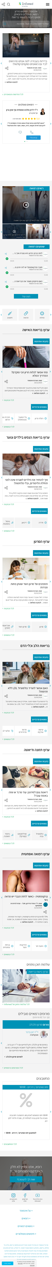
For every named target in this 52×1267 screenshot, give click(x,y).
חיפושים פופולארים (25, 1233)
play (7, 259)
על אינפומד (25, 1210)
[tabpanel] (26, 124)
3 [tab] (24, 141)
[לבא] (1, 232)
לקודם (51, 63)
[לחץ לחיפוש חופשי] (4, 24)
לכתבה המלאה (12, 82)
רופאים (25, 1218)
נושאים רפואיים (25, 1226)
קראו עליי (33, 137)
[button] (8, 4)
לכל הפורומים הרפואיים (13, 1067)
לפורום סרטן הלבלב (14, 1056)
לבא (1, 63)
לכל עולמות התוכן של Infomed (17, 1004)
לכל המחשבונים (10, 1144)
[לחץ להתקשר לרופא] (31, 132)
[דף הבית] (26, 4)
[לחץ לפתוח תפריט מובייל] (47, 4)
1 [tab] (27, 141)
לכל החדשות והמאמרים (13, 94)
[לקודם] (50, 232)
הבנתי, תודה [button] (7, 1263)
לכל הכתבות (9, 400)
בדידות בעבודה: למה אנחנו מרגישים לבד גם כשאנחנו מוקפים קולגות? (28, 63)
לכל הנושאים (9, 426)
